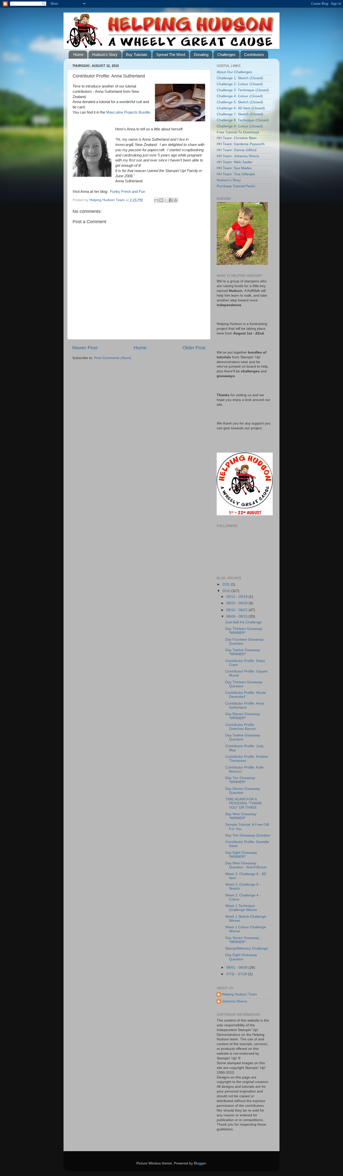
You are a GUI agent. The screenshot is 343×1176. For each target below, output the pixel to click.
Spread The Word (170, 54)
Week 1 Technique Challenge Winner (241, 908)
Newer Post (84, 347)
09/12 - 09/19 (237, 597)
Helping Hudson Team (239, 994)
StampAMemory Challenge (246, 948)
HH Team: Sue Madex (234, 168)
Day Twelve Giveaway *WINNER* (242, 652)
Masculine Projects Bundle (128, 112)
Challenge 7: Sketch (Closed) (240, 114)
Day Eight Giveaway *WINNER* (241, 855)
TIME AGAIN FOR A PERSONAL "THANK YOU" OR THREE (243, 803)
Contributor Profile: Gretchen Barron (240, 727)
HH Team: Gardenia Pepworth (241, 144)
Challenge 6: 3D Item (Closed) (241, 108)
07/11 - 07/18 (237, 974)
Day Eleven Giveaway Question (242, 791)
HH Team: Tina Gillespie (236, 174)
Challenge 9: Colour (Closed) (240, 126)
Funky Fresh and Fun (127, 192)
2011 (226, 584)
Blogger (200, 1163)
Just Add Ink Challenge (243, 622)
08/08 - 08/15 (237, 616)
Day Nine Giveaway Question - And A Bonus (245, 865)
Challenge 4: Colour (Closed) (240, 96)
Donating (201, 54)
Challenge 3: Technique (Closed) (243, 90)
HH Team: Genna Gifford (236, 150)
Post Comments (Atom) (112, 358)
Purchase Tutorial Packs (236, 186)
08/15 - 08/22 (237, 610)
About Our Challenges (234, 72)
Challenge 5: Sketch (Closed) (240, 102)
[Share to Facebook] (170, 200)
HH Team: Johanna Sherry (238, 156)
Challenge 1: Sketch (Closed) (240, 78)
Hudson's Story (105, 54)
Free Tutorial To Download (238, 132)
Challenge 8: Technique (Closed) (243, 120)
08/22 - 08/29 (237, 603)
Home (78, 54)
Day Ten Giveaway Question (247, 835)
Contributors (254, 54)
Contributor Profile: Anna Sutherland (244, 705)
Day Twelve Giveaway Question (242, 737)
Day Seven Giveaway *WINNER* (242, 940)
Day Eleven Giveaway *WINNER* (242, 716)
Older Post (194, 347)
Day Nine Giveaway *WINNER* (240, 816)
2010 (226, 591)
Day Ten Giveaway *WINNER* (240, 780)
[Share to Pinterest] (175, 200)
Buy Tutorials (136, 54)
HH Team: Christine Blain (237, 138)
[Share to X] (165, 200)
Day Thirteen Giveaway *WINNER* (243, 631)
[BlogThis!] (161, 200)
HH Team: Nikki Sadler (235, 162)
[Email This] (156, 200)
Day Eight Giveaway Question (241, 957)
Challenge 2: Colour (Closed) (240, 84)
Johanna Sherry (234, 1001)
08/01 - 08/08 (237, 967)
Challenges (226, 54)
